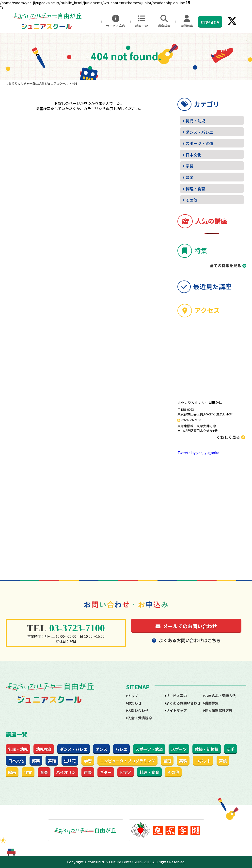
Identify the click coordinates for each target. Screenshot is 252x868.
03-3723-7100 (191, 420)
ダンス (101, 749)
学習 (189, 166)
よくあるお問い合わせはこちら (190, 640)
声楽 (88, 772)
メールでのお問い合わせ (190, 626)
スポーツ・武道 (199, 143)
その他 (191, 200)
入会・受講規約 (140, 717)
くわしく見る (228, 437)
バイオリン (66, 772)
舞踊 (52, 761)
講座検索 (164, 25)
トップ (133, 695)
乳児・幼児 (195, 121)
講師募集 (186, 25)
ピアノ (125, 772)
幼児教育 (44, 749)
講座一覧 (141, 25)
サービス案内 (115, 25)
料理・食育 (195, 189)
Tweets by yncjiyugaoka (198, 452)
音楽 (189, 177)
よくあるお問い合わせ (183, 703)
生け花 (70, 761)
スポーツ (179, 749)
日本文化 (193, 155)
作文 (28, 772)
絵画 (12, 772)
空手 (231, 749)
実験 (183, 761)
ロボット (203, 761)
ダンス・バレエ (199, 132)
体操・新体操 (207, 749)
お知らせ (135, 703)
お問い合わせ (210, 22)
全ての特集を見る (225, 265)
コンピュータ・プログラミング (127, 761)
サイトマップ (176, 710)
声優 (223, 761)
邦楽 (36, 761)
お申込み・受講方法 (220, 695)
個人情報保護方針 (218, 710)
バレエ (121, 749)
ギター (106, 772)
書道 (167, 761)
